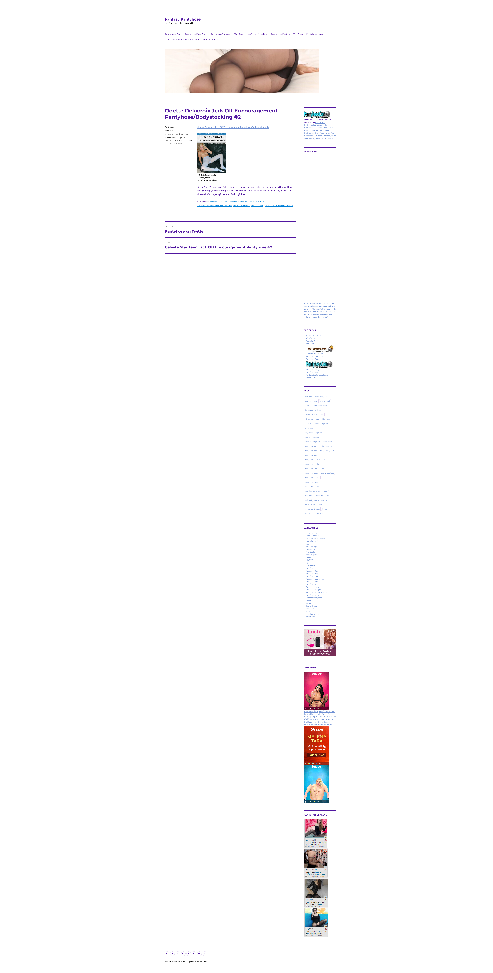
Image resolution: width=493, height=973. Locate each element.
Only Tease (310, 565)
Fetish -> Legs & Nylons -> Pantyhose (279, 205)
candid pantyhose (319, 406)
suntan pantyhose (312, 509)
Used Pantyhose (312, 614)
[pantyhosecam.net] (320, 878)
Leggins (309, 557)
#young (307, 130)
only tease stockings (313, 437)
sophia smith (310, 504)
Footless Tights (312, 547)
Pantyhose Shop (312, 369)
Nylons (309, 563)
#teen (330, 128)
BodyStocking (311, 533)
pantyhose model (312, 464)
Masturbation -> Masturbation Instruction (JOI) (214, 205)
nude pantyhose (321, 424)
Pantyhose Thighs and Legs (317, 592)
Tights (308, 611)
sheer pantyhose (322, 495)
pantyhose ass (310, 446)
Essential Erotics (312, 341)
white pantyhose (320, 513)
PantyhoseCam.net (221, 34)
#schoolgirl (328, 136)
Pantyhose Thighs (313, 590)
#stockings (313, 125)
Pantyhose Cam (312, 576)
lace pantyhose (312, 555)
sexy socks (309, 495)
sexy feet (327, 491)
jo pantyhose (170, 138)
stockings (322, 504)
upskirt (307, 513)
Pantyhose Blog (173, 34)
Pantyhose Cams (312, 359)
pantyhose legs (311, 455)
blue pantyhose (311, 401)
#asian (319, 128)
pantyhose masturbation (315, 459)
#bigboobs (311, 128)
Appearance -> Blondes (218, 202)
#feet (306, 125)
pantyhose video (311, 482)
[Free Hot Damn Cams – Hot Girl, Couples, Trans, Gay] (321, 349)
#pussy (314, 136)
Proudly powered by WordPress (195, 962)
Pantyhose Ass (312, 571)
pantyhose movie (184, 140)
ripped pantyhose (312, 486)
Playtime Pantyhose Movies (317, 375)
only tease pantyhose (313, 433)
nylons (318, 428)
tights (324, 509)
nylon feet (309, 428)
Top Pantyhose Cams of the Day (250, 34)
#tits (322, 138)
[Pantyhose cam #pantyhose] (319, 364)
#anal (327, 125)
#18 (305, 128)
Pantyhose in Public (314, 584)
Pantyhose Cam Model (315, 579)
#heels (320, 136)
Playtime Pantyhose (314, 598)
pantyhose (327, 441)
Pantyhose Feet (279, 34)
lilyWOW (308, 424)
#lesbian (307, 136)
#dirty (321, 130)
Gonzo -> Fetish (257, 205)
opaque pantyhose (312, 441)
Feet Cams (310, 344)
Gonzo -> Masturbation (241, 205)
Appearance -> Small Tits (237, 202)
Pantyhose (169, 127)
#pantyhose (320, 122)
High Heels (310, 549)
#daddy (307, 133)
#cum (317, 133)
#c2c (312, 133)
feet (322, 415)
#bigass (327, 130)
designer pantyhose (313, 410)
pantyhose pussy (312, 473)
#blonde (307, 725)
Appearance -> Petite (256, 202)
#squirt (321, 125)
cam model (325, 401)
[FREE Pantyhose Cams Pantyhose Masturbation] (320, 114)
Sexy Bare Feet (312, 378)
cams (307, 406)
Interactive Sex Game (314, 354)
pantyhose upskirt (312, 477)
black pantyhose (321, 397)
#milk (324, 128)
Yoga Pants (310, 617)
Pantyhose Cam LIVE (314, 356)
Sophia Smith (311, 606)
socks (316, 500)
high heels (326, 419)
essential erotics (311, 415)
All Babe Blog (311, 338)
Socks (308, 603)
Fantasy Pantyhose (183, 19)
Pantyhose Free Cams (196, 34)
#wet (318, 138)
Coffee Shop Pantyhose (315, 539)
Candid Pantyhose (313, 536)
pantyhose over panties (314, 468)
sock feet (308, 500)
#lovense (314, 130)
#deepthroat (325, 133)
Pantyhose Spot (312, 372)
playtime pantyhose (173, 143)
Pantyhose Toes (312, 595)
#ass (333, 133)
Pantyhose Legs (314, 34)
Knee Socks (310, 552)
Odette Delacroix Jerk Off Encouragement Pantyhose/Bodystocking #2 (233, 127)
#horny (312, 138)
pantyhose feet (311, 450)
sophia (324, 500)
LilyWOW (309, 560)
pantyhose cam (325, 446)
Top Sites (298, 34)
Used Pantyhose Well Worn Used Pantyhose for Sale (191, 39)
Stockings (310, 609)
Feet (307, 544)
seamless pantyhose (313, 491)
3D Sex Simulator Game (315, 336)
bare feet (308, 397)
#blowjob (329, 138)
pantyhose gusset (327, 450)
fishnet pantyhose (312, 419)
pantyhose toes (327, 473)
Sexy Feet (310, 601)
